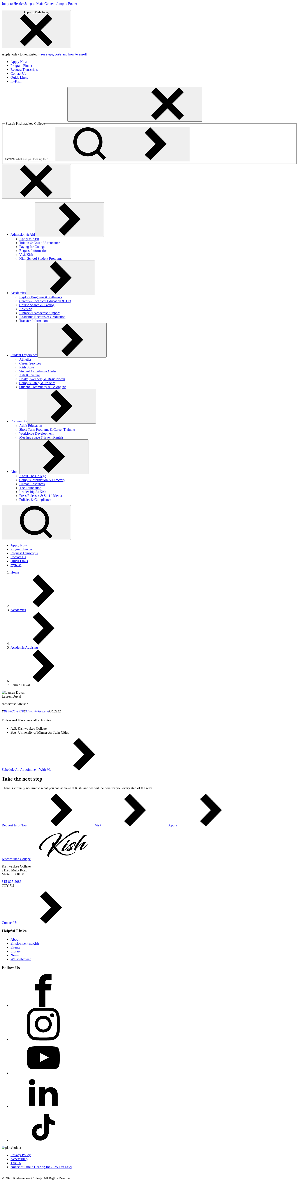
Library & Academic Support (39, 313)
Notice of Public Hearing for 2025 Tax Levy (41, 1167)
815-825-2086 (11, 881)
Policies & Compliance (35, 499)
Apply (173, 825)
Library (16, 951)
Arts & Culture (29, 375)
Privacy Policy (21, 1155)
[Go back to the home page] (34, 119)
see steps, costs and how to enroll (64, 54)
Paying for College (32, 247)
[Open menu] (134, 104)
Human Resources (32, 484)
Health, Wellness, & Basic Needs (42, 379)
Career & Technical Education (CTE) (45, 301)
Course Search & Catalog (37, 305)
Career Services (30, 363)
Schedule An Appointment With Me (26, 769)
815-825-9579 (14, 711)
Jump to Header (13, 3)
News (15, 955)
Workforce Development (36, 433)
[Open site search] (36, 522)
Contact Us (18, 73)
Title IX (16, 1163)
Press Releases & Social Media (40, 496)
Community (19, 421)
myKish (16, 81)
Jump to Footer (66, 3)
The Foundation (30, 488)
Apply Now (19, 62)
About (15, 471)
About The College (32, 476)
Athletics (25, 359)
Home (15, 572)
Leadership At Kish (32, 492)
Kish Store (26, 367)
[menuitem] (154, 62)
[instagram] (43, 1039)
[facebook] (43, 1005)
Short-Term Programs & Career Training (47, 429)
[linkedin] (43, 1106)
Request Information (33, 250)
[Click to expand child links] (69, 219)
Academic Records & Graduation (42, 317)
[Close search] (36, 181)
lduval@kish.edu (37, 711)
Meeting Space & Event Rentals (41, 437)
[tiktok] (43, 1140)
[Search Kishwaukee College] (122, 144)
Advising (25, 309)
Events (15, 947)
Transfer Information (33, 321)
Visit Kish (26, 254)
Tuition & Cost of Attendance (39, 243)
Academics (18, 293)
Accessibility (19, 1159)
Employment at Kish (25, 943)
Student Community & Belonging (42, 387)
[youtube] (43, 1073)
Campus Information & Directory (42, 480)
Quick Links (19, 77)
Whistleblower (21, 959)
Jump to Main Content (40, 3)
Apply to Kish (29, 239)
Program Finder (21, 65)
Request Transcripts (24, 69)
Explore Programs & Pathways (40, 297)
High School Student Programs (40, 258)
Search (10, 159)
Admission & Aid (23, 234)
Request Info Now (15, 825)
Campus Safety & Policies (37, 383)
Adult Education (30, 425)
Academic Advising (24, 647)
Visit (98, 825)
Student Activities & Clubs (37, 371)
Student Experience (24, 355)
